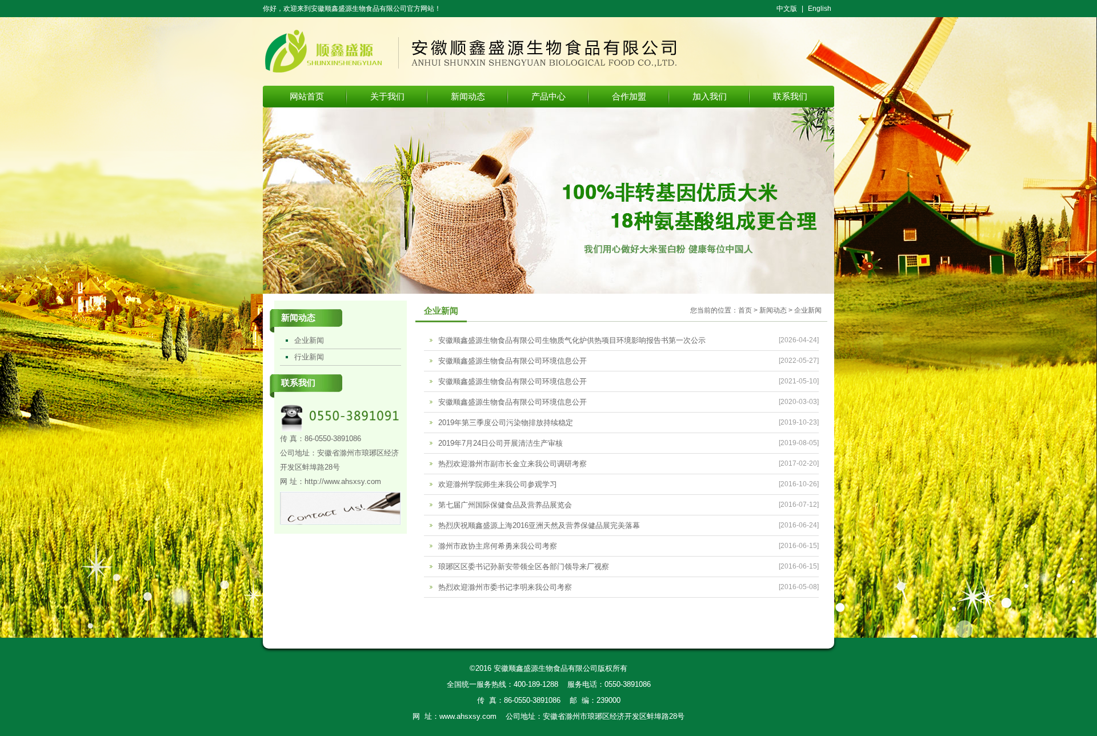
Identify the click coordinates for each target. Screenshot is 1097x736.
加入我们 (709, 96)
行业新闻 (309, 357)
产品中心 (548, 96)
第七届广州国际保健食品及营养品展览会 (505, 505)
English (819, 9)
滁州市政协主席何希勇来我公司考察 (497, 546)
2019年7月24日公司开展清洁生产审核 (500, 443)
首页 (745, 310)
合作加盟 (629, 96)
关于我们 (387, 96)
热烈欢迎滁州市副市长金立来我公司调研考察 (512, 463)
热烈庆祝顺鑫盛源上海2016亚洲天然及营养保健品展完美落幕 (539, 525)
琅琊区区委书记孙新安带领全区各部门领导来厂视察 (523, 566)
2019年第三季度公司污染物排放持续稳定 (505, 422)
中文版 (786, 9)
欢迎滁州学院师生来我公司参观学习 (497, 484)
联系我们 (790, 96)
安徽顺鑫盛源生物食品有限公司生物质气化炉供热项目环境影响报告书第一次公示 (572, 340)
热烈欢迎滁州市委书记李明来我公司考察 (505, 587)
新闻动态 (468, 96)
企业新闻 (309, 340)
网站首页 (307, 96)
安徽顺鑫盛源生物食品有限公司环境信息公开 (512, 361)
